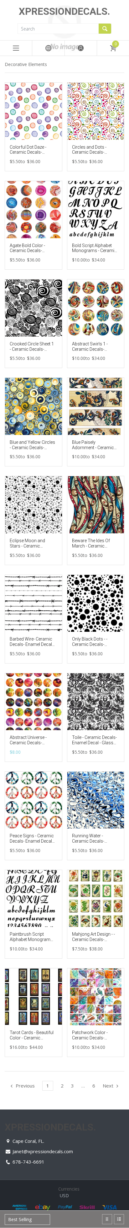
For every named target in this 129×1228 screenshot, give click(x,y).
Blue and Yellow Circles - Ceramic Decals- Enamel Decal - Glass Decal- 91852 (32, 450)
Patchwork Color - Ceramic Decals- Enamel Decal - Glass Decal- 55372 (92, 1040)
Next (108, 1085)
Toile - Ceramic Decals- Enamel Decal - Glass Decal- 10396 (94, 743)
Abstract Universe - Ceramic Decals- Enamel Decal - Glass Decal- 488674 (30, 745)
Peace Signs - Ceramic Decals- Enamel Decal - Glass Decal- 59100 (32, 841)
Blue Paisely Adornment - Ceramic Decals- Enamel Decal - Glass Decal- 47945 (94, 450)
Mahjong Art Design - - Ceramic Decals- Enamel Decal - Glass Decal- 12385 (93, 942)
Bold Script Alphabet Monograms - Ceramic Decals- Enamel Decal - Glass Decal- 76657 (94, 253)
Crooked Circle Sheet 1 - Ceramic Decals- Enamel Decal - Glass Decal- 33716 (32, 351)
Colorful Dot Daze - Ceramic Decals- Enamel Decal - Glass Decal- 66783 (30, 155)
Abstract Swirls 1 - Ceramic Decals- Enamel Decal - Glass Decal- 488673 (92, 351)
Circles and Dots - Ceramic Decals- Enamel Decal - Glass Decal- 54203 (92, 155)
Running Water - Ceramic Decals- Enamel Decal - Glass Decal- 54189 (92, 843)
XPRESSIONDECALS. (64, 11)
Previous (25, 1085)
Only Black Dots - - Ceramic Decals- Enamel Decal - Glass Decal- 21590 (92, 646)
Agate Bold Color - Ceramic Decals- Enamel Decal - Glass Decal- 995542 (30, 253)
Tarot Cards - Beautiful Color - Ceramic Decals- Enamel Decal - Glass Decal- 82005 (32, 1040)
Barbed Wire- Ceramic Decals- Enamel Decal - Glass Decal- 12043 (32, 644)
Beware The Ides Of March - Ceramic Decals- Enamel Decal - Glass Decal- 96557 (94, 548)
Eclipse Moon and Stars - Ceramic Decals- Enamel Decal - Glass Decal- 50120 (32, 548)
